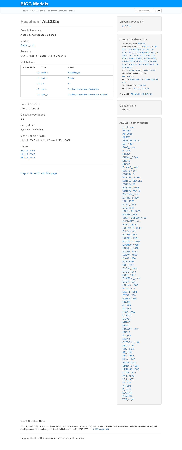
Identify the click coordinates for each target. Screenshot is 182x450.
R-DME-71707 (148, 52)
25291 (138, 70)
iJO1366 (126, 308)
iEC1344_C (128, 174)
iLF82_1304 (128, 312)
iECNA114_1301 (131, 241)
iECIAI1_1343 (129, 234)
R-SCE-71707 (142, 61)
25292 (145, 70)
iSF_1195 (127, 352)
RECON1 (127, 392)
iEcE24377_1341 (131, 221)
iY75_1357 (128, 379)
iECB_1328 (128, 201)
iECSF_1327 (129, 274)
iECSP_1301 (129, 281)
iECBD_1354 (129, 204)
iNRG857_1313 (130, 328)
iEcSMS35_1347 (131, 278)
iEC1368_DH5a (130, 187)
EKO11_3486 (27, 150)
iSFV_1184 (128, 355)
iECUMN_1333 (130, 284)
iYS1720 (126, 385)
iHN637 (126, 301)
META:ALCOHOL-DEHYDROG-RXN (140, 81)
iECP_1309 (128, 261)
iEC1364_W (128, 184)
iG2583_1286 (129, 298)
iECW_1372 (128, 288)
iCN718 (126, 160)
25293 (152, 70)
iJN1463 (126, 305)
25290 (131, 70)
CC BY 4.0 (146, 93)
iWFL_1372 (128, 375)
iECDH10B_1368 (131, 211)
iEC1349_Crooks (131, 177)
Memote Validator (66, 10)
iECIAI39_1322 (130, 237)
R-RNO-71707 (128, 61)
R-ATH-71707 (147, 46)
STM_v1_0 (128, 399)
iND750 (126, 322)
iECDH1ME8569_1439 (134, 217)
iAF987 (126, 137)
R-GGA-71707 (140, 55)
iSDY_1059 (128, 348)
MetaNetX (135, 93)
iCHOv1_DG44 (130, 157)
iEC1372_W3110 (131, 190)
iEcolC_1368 (129, 258)
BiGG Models (34, 3)
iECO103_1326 (130, 244)
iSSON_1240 (129, 362)
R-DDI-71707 (135, 52)
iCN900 (126, 163)
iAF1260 (126, 130)
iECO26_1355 (129, 251)
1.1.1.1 (137, 88)
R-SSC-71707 (135, 64)
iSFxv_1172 (128, 358)
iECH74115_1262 (131, 227)
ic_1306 (126, 150)
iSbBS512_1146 (131, 342)
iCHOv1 (126, 153)
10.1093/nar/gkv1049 (100, 429)
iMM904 (126, 318)
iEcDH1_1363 (129, 214)
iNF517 (126, 325)
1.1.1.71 (145, 88)
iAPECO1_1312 (130, 140)
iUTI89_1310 (129, 372)
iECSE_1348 (129, 271)
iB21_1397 (128, 143)
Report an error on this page (39, 173)
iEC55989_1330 (130, 194)
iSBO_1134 (128, 345)
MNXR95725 (128, 76)
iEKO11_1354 (27, 45)
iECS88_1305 (129, 268)
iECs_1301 (128, 264)
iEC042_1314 (129, 170)
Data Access (52, 10)
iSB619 (126, 338)
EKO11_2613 (27, 157)
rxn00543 (142, 85)
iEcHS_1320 (128, 231)
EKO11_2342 (27, 154)
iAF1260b (127, 133)
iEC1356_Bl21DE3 (132, 180)
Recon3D (127, 395)
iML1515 (126, 315)
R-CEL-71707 (139, 49)
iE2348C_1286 (130, 167)
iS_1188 (126, 335)
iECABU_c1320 (130, 197)
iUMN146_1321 (130, 365)
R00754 (141, 43)
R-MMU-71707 (135, 58)
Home (25, 10)
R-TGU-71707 (149, 64)
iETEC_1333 (129, 295)
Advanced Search (37, 10)
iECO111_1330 (130, 248)
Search (157, 10)
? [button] (142, 21)
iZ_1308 (126, 389)
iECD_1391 (128, 207)
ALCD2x (126, 26)
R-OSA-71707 (149, 58)
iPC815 (126, 332)
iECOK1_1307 (129, 254)
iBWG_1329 (128, 147)
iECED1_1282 (129, 224)
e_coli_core (128, 127)
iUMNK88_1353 (130, 369)
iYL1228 (126, 382)
